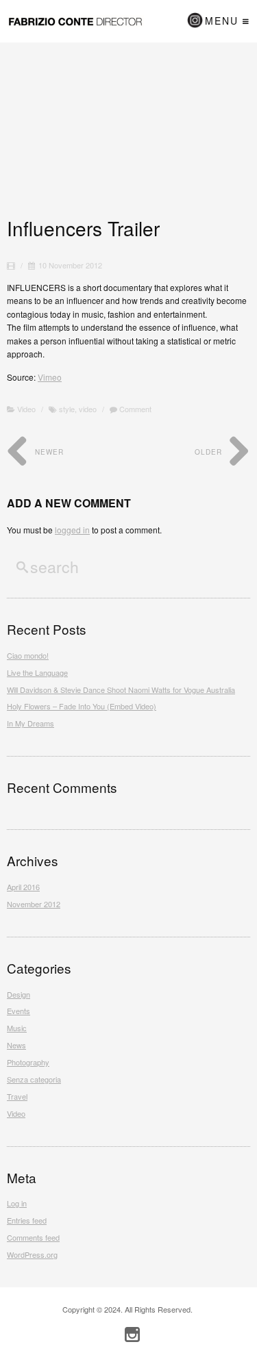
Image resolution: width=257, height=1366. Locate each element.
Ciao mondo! (28, 655)
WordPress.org (32, 1254)
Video (26, 408)
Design (18, 994)
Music (17, 1027)
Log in (17, 1203)
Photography (28, 1062)
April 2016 (23, 886)
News (16, 1044)
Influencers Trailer (83, 228)
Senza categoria (34, 1079)
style (67, 408)
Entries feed (27, 1220)
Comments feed (33, 1237)
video (88, 408)
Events (18, 1010)
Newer (48, 452)
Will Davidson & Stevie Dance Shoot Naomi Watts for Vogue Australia (121, 689)
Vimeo (50, 377)
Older (210, 452)
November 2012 (33, 903)
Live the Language (37, 672)
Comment (134, 408)
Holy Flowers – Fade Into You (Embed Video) (81, 705)
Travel (17, 1096)
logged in (72, 529)
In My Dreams (30, 723)
